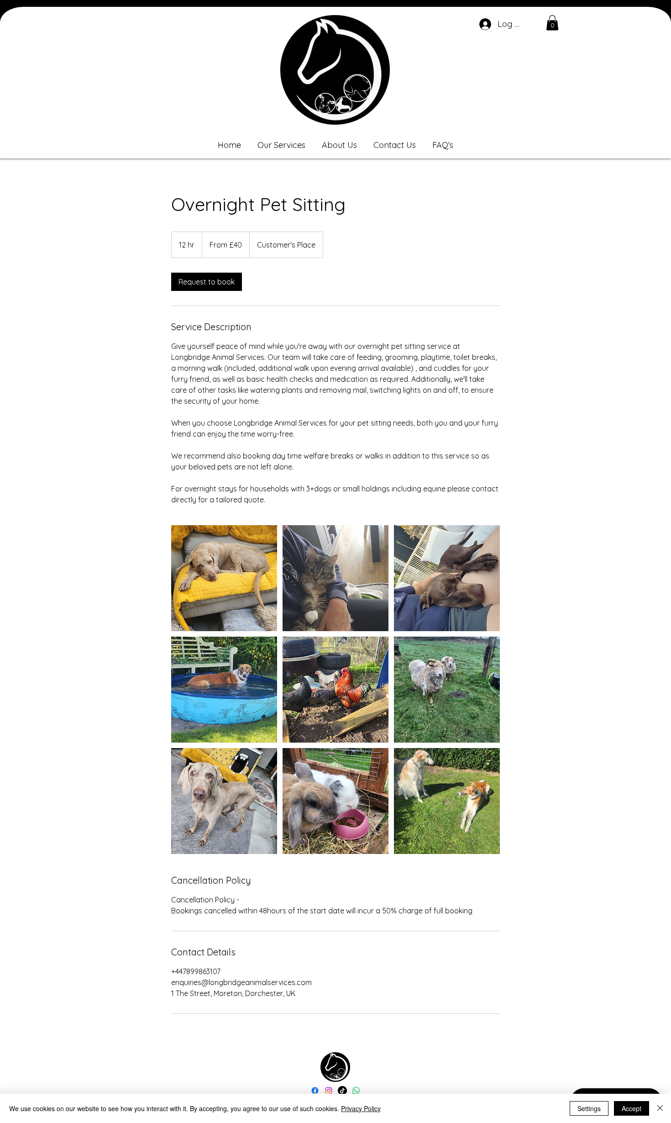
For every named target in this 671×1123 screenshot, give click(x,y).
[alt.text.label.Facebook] (315, 1090)
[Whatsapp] (356, 1090)
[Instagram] (328, 1090)
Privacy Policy (361, 1108)
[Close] (660, 1108)
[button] (552, 22)
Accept (631, 1108)
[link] (206, 282)
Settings (589, 1108)
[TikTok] (342, 1090)
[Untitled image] (224, 578)
